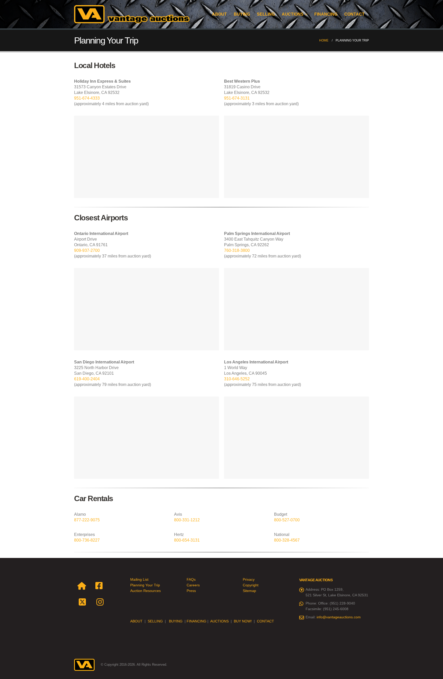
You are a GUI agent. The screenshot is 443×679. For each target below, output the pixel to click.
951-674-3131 (237, 98)
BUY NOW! (243, 621)
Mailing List (139, 579)
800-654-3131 (187, 540)
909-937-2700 (87, 250)
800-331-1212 (187, 520)
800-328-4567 (287, 540)
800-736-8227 (87, 540)
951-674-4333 (87, 98)
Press (191, 591)
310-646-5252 (237, 379)
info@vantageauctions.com (339, 617)
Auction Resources (145, 591)
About (219, 14)
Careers (193, 585)
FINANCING (196, 621)
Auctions (293, 14)
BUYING (176, 621)
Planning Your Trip (145, 585)
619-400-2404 (87, 379)
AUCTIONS (219, 621)
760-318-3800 (237, 250)
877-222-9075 (87, 520)
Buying (242, 14)
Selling (266, 14)
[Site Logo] (131, 14)
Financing (325, 14)
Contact (354, 14)
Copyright (250, 585)
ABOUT (136, 621)
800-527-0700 (287, 520)
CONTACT (265, 621)
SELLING (155, 621)
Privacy (249, 579)
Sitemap (249, 591)
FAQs (191, 579)
